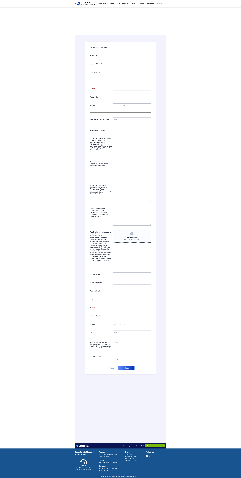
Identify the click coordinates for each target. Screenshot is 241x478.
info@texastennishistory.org (108, 468)
